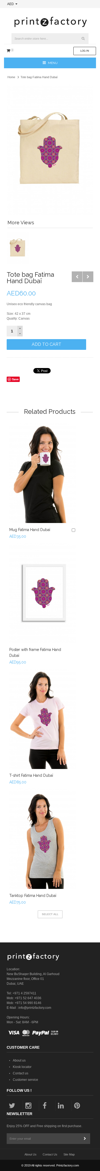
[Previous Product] (77, 276)
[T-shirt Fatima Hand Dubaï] (42, 719)
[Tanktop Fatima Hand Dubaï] (42, 839)
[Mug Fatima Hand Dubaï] (42, 473)
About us (19, 1060)
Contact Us (50, 1154)
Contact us (20, 1073)
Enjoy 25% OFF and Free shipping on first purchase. (44, 1126)
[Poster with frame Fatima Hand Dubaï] (42, 593)
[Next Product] (88, 276)
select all (50, 914)
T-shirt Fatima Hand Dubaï (31, 775)
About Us (31, 1154)
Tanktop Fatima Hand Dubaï (32, 895)
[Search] (83, 38)
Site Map (69, 1154)
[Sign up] (84, 1138)
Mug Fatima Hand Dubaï (29, 530)
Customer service (25, 1080)
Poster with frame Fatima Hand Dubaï (35, 652)
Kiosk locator (22, 1067)
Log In (84, 50)
